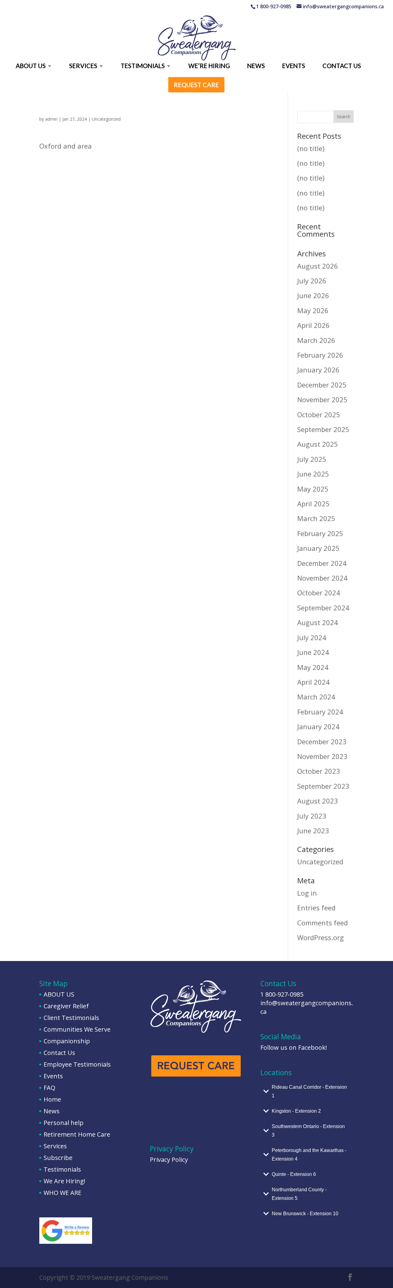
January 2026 (318, 369)
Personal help (64, 1123)
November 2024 (322, 577)
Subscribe (58, 1158)
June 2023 (313, 830)
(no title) (311, 148)
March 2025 (316, 518)
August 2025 (317, 444)
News (52, 1111)
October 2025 (318, 414)
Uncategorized (106, 119)
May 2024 (313, 667)
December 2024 (322, 563)
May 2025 (313, 488)
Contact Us (59, 1053)
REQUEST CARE (196, 85)
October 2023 (318, 771)
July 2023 (311, 815)
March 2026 (316, 340)
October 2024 (318, 592)
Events (53, 1076)
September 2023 (323, 786)
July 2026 (311, 280)
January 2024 (318, 726)
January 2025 (318, 548)
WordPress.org (320, 937)
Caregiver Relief (66, 1006)
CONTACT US (341, 66)
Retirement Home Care (77, 1134)
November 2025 (322, 399)
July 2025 (311, 459)
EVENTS (293, 66)
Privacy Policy (169, 1159)
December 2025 (322, 384)
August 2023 (317, 800)
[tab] (307, 1091)
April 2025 (313, 503)
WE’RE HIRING (209, 66)
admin (51, 119)
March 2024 (316, 696)
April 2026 (313, 325)
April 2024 (313, 682)
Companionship (67, 1041)
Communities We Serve (77, 1029)
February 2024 (320, 711)
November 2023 (322, 756)
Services (55, 1146)
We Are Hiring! (64, 1181)
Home (52, 1099)
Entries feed (316, 907)
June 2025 (313, 473)
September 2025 (323, 429)
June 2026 (313, 295)
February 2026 (320, 355)
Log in (307, 892)
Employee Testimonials (77, 1064)
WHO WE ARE (62, 1193)
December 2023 (322, 741)
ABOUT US (31, 66)
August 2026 (317, 265)
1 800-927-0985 (281, 994)
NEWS (256, 66)
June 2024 (313, 652)
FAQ (49, 1088)
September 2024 (323, 607)
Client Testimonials (71, 1018)
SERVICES (83, 66)
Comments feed (322, 922)
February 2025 (320, 533)
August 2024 (317, 622)
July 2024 (311, 637)
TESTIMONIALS (143, 66)
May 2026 (313, 310)
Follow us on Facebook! (293, 1047)
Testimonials (62, 1169)
